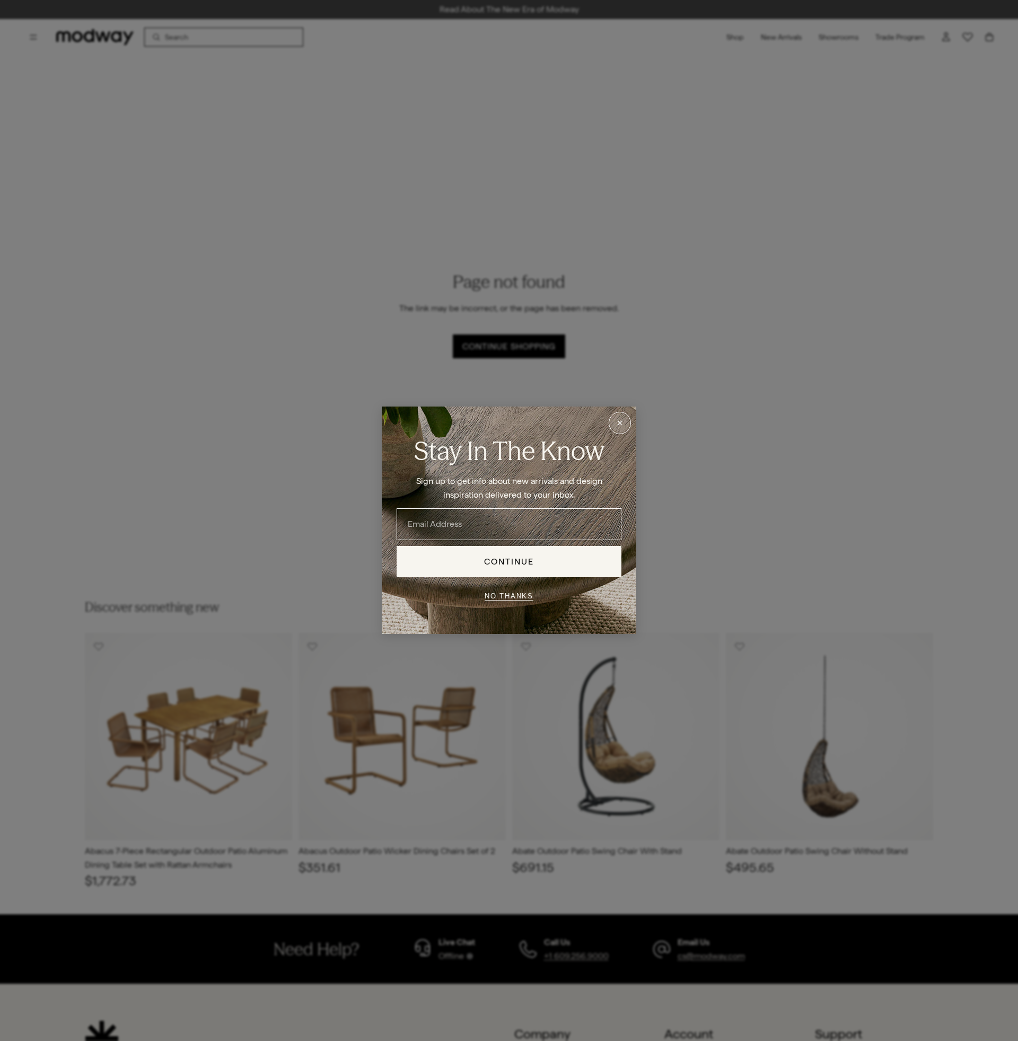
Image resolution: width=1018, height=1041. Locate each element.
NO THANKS (509, 596)
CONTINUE (509, 562)
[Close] (619, 423)
